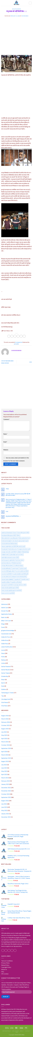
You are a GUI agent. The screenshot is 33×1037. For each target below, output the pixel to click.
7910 (7, 489)
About (22, 1031)
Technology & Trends (7, 692)
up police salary (25, 579)
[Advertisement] (16, 37)
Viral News (4, 705)
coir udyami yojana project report (20, 541)
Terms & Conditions (7, 961)
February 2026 (5, 722)
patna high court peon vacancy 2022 (10, 557)
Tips (2, 696)
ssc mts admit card (6, 576)
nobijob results (5, 554)
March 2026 (4, 719)
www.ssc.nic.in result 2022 (8, 593)
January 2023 (5, 784)
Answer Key (4, 611)
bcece (14, 532)
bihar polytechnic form (24, 538)
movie (3, 650)
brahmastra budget (6, 541)
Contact (27, 1031)
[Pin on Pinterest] (21, 336)
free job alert (5, 549)
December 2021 (6, 817)
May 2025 (4, 735)
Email (5, 442)
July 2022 (4, 804)
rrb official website (18, 565)
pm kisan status (20, 560)
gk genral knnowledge (7, 630)
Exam (2, 627)
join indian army (13, 549)
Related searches (16, 563)
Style (2, 686)
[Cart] (30, 3)
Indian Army (4, 640)
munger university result (24, 549)
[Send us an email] (12, 950)
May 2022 (4, 810)
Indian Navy (4, 643)
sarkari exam (15, 568)
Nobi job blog (25, 552)
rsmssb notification (6, 568)
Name (5, 434)
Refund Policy (5, 965)
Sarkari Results (5, 669)
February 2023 (5, 781)
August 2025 (5, 728)
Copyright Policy (6, 967)
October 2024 (5, 745)
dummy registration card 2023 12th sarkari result (13, 546)
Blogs (3, 624)
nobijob (19, 552)
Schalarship (4, 676)
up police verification (16, 582)
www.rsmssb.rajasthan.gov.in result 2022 (11, 590)
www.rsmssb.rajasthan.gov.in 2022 (10, 587)
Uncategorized (16, 8)
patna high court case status (16, 554)
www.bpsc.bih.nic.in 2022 (20, 585)
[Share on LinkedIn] (24, 336)
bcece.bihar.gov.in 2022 (23, 532)
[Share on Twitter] (15, 336)
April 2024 (4, 751)
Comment (6, 419)
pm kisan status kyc (6, 563)
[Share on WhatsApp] (8, 336)
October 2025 (5, 725)
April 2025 (4, 738)
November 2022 (6, 791)
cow (30, 362)
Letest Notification (6, 647)
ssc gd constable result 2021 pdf (20, 574)
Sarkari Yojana (5, 673)
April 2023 (4, 774)
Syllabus (3, 689)
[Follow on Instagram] (5, 950)
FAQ (2, 971)
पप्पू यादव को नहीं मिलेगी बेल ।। (13, 516)
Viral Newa (4, 702)
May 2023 (4, 771)
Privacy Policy (5, 963)
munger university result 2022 (9, 552)
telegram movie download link (19, 576)
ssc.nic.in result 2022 (6, 574)
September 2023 (6, 758)
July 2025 (4, 732)
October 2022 (5, 794)
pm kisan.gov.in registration (8, 560)
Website (5, 449)
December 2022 (6, 787)
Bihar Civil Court (6, 620)
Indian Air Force (5, 637)
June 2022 (4, 807)
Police (3, 656)
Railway (3, 660)
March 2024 (4, 755)
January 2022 (5, 813)
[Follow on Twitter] (9, 950)
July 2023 (4, 764)
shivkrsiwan (24, 15)
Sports (3, 683)
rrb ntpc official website (7, 565)
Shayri (3, 679)
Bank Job (4, 617)
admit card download (7, 532)
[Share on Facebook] (11, 336)
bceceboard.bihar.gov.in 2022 (9, 535)
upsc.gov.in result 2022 (7, 585)
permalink (16, 344)
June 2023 (4, 768)
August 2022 (5, 800)
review (3, 663)
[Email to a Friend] (18, 336)
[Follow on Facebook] (2, 950)
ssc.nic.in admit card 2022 (22, 571)
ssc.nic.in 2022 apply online (8, 571)
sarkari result (23, 568)
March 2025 (4, 741)
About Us (4, 969)
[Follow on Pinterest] (15, 950)
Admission (4, 604)
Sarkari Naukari (5, 666)
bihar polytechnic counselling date (10, 538)
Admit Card (4, 607)
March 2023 (4, 777)
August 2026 (5, 715)
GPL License (4, 974)
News (3, 653)
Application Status (6, 614)
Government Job (6, 633)
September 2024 (6, 748)
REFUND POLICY (7, 1031)
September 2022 (6, 797)
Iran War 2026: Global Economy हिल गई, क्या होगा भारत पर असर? (18, 494)
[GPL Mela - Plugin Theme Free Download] (16, 3)
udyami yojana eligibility (7, 579)
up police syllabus (6, 582)
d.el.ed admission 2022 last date (9, 543)
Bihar (18, 535)
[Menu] (2, 3)
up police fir (17, 579)
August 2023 (5, 761)
